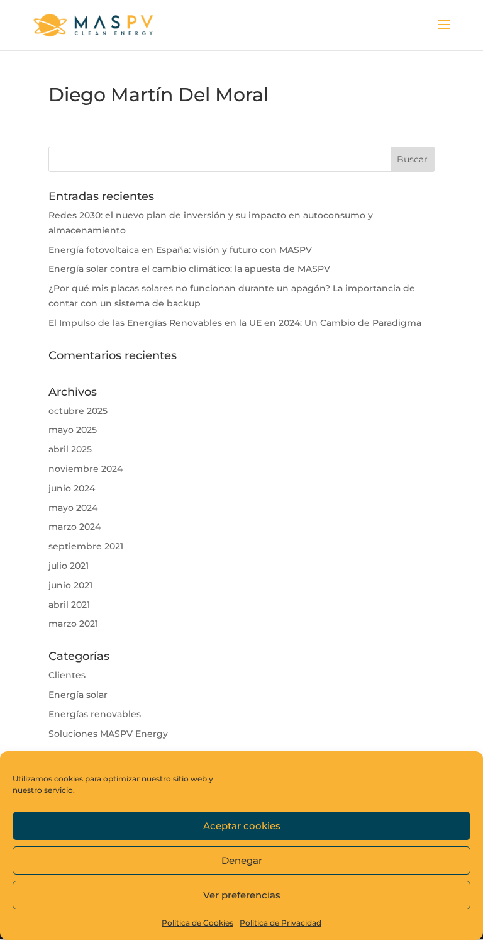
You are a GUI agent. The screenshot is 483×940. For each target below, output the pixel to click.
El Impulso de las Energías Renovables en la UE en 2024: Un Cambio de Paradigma (234, 322)
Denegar (241, 860)
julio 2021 (68, 565)
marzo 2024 (74, 526)
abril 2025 (70, 449)
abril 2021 (69, 604)
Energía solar (78, 694)
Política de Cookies (197, 922)
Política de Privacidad (280, 922)
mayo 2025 (72, 429)
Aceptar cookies (241, 826)
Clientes (67, 675)
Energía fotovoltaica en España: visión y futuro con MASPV (180, 249)
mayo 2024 (72, 507)
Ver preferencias (241, 895)
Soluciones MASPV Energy (108, 733)
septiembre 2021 (85, 546)
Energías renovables (94, 714)
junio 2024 (71, 488)
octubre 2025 (78, 411)
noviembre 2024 (85, 468)
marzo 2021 (73, 623)
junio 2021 (70, 585)
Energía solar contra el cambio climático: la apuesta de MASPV (189, 268)
